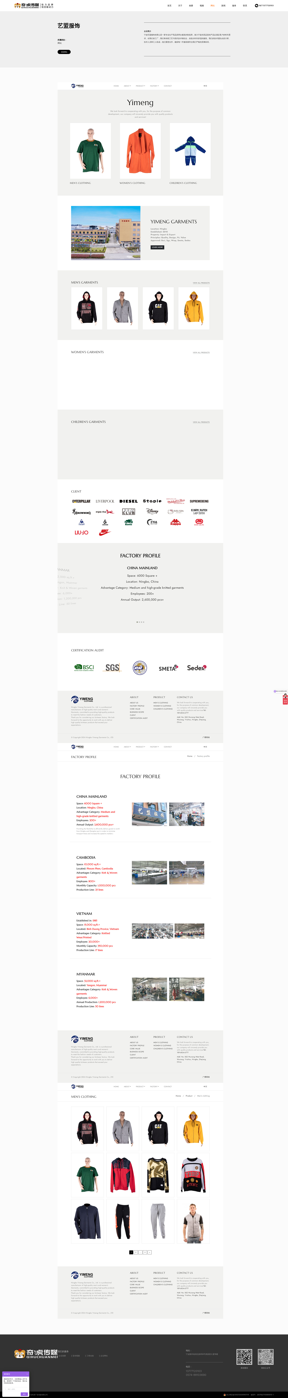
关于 (180, 5)
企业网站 (104, 1356)
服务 (234, 5)
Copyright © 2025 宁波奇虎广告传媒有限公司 (31, 1395)
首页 (169, 5)
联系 (245, 5)
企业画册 (62, 1356)
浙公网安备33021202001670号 (238, 1395)
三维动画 (90, 1356)
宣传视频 (76, 1356)
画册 (191, 5)
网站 (213, 5)
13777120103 (268, 5)
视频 (202, 5)
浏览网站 (64, 52)
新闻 (223, 5)
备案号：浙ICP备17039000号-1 (262, 1395)
